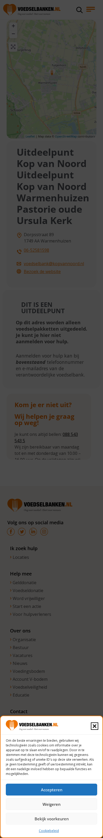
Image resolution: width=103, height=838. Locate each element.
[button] (94, 726)
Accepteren (51, 789)
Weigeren (51, 804)
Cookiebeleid (49, 831)
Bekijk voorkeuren (52, 818)
